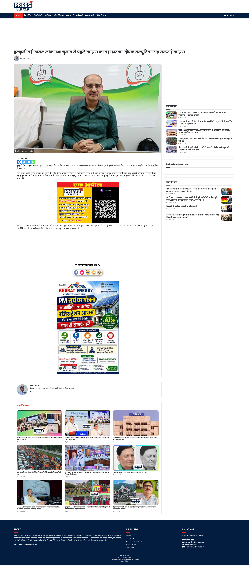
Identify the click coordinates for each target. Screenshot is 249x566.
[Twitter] (24, 162)
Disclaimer (130, 547)
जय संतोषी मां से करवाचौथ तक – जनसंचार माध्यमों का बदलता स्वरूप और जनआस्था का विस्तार (191, 190)
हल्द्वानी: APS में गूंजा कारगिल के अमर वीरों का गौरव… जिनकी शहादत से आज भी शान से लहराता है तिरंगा (87, 508)
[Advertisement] (161, 6)
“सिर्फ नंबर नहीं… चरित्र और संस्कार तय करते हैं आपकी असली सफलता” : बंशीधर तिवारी (39, 439)
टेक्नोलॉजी (38, 15)
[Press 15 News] (24, 6)
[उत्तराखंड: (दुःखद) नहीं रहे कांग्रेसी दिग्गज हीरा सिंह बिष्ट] (136, 458)
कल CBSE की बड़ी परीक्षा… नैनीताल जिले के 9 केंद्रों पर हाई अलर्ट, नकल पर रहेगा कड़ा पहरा (135, 439)
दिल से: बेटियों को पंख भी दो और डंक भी (181, 206)
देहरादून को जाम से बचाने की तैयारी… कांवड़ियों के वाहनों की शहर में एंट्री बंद (39, 473)
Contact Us (130, 538)
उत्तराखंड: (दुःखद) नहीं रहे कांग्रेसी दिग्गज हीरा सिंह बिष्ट (130, 473)
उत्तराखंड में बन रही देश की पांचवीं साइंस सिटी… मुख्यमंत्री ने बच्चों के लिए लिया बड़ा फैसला (87, 439)
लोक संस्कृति (90, 15)
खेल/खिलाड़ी (59, 15)
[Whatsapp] (33, 162)
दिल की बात (101, 15)
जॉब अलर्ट (70, 15)
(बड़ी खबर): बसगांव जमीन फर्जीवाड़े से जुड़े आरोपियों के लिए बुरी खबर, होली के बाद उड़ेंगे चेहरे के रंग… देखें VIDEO (191, 198)
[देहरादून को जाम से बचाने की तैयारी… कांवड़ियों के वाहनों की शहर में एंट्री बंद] (39, 457)
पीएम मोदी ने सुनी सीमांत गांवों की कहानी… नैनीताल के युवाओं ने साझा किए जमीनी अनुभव (87, 473)
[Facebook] (19, 162)
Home (128, 535)
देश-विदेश (27, 15)
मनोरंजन (48, 15)
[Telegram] (28, 162)
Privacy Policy (131, 544)
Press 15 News (127, 558)
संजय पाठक (22, 58)
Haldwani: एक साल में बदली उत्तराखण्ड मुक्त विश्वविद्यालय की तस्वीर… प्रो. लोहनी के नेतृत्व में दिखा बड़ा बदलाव (38, 508)
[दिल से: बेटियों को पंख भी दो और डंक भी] (226, 208)
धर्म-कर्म (79, 15)
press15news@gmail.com (194, 547)
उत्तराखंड (18, 15)
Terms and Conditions (134, 541)
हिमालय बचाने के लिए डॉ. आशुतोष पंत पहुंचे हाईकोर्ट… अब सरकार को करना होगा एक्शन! (134, 508)
